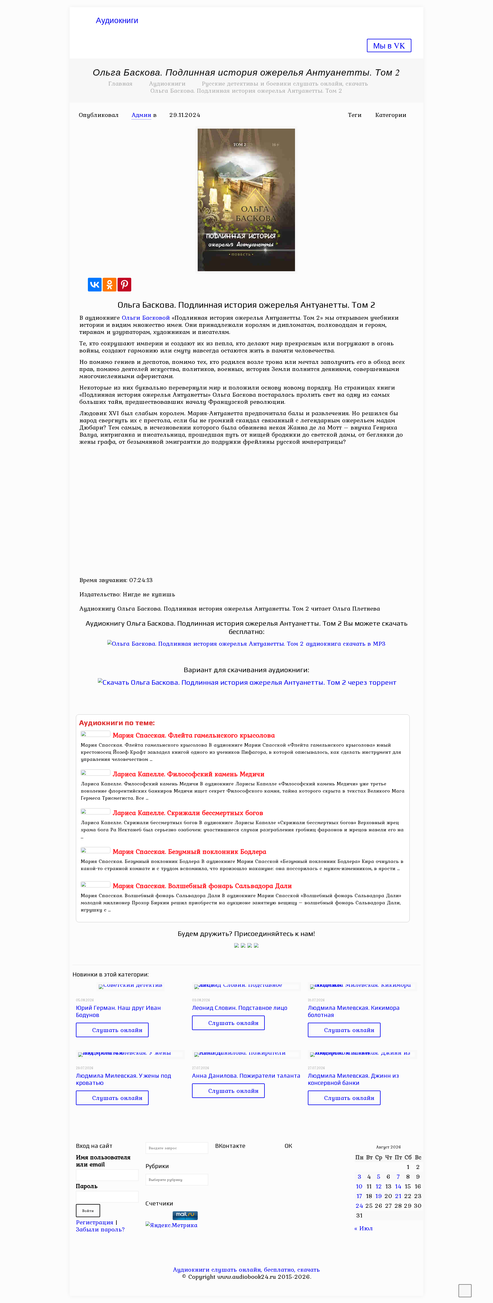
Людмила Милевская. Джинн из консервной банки (353, 1079)
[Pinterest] (124, 284)
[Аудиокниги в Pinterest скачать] (236, 945)
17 (359, 1195)
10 (359, 1186)
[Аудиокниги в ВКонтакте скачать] (256, 945)
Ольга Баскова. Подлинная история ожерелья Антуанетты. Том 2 (246, 90)
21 (398, 1195)
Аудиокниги (167, 83)
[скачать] (158, 1217)
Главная (120, 83)
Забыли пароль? (100, 1229)
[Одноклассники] (109, 284)
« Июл (363, 1228)
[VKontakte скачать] (250, 1287)
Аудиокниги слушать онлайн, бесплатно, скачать (246, 1269)
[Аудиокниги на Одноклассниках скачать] (243, 945)
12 (379, 1186)
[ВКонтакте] (95, 284)
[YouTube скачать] (235, 1287)
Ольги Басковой (146, 317)
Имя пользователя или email (103, 1161)
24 (359, 1205)
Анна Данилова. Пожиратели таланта (246, 1075)
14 (398, 1186)
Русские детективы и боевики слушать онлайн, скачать (285, 83)
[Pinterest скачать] (243, 1287)
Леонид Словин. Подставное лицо (239, 1007)
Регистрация (94, 1222)
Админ (141, 114)
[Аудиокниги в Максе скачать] (249, 945)
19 (378, 1195)
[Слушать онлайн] (246, 643)
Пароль (87, 1185)
